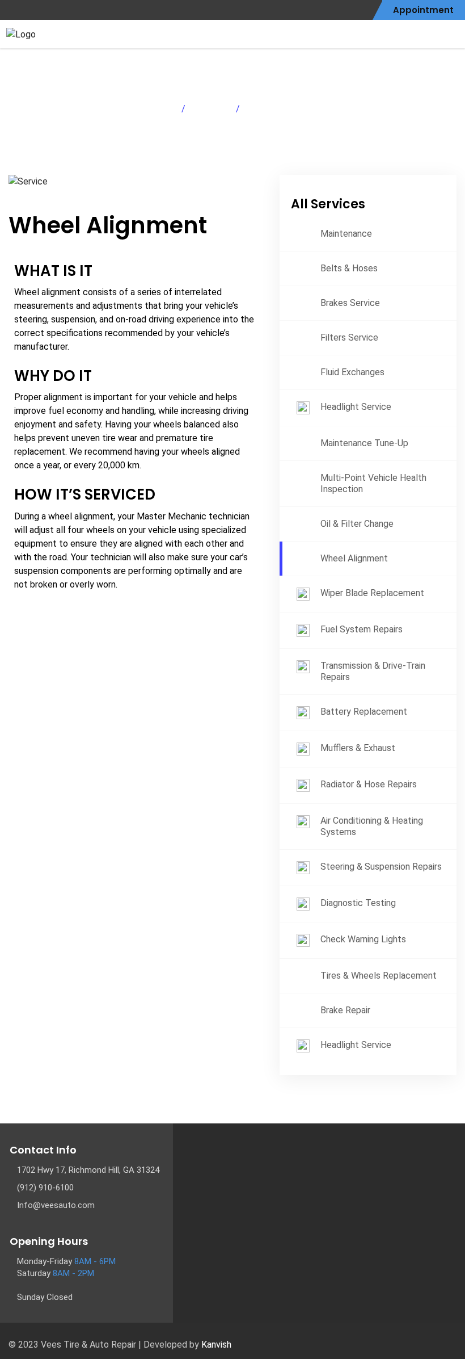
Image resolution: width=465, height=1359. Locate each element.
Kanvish (216, 1344)
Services (210, 108)
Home (162, 108)
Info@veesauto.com (56, 1205)
